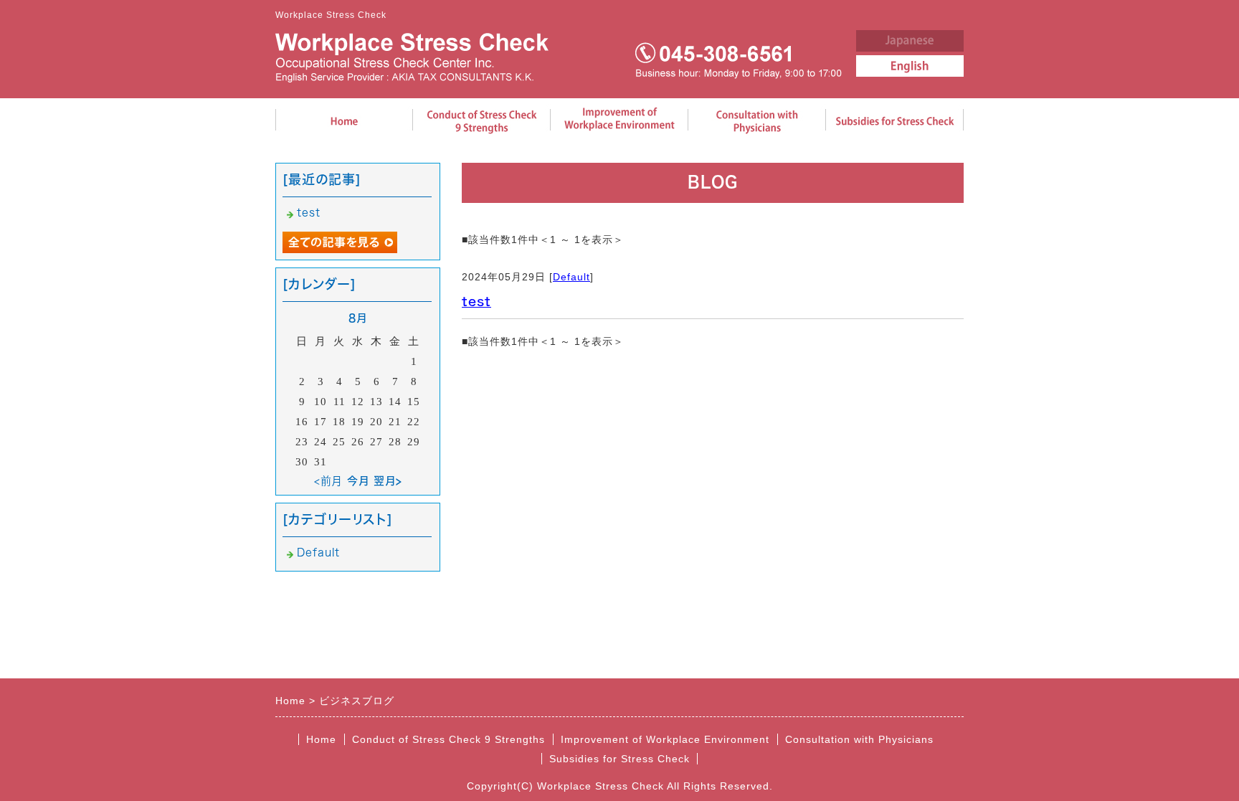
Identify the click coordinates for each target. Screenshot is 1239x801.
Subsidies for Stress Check (619, 758)
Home (321, 739)
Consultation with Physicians (859, 739)
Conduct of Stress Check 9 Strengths (448, 739)
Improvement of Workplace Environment (665, 739)
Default (571, 277)
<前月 (328, 480)
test (476, 301)
